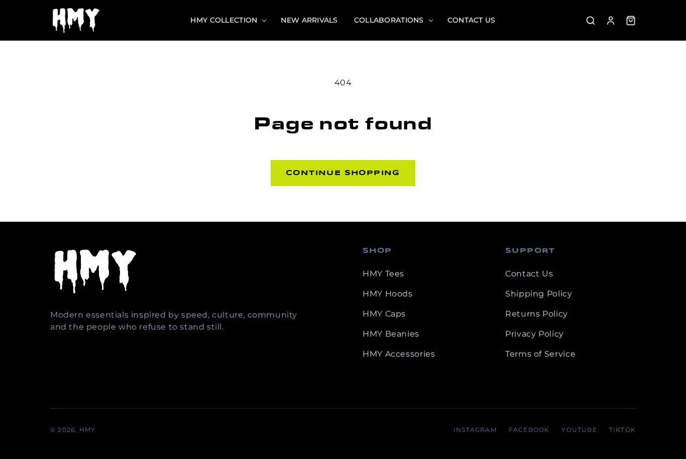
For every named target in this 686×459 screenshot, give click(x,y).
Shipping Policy (539, 293)
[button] (227, 20)
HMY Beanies (391, 334)
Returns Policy (536, 314)
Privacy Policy (534, 334)
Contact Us (529, 273)
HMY (87, 429)
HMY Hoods (388, 293)
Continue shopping (343, 173)
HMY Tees (383, 273)
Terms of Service (540, 354)
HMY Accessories (399, 354)
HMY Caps (384, 314)
